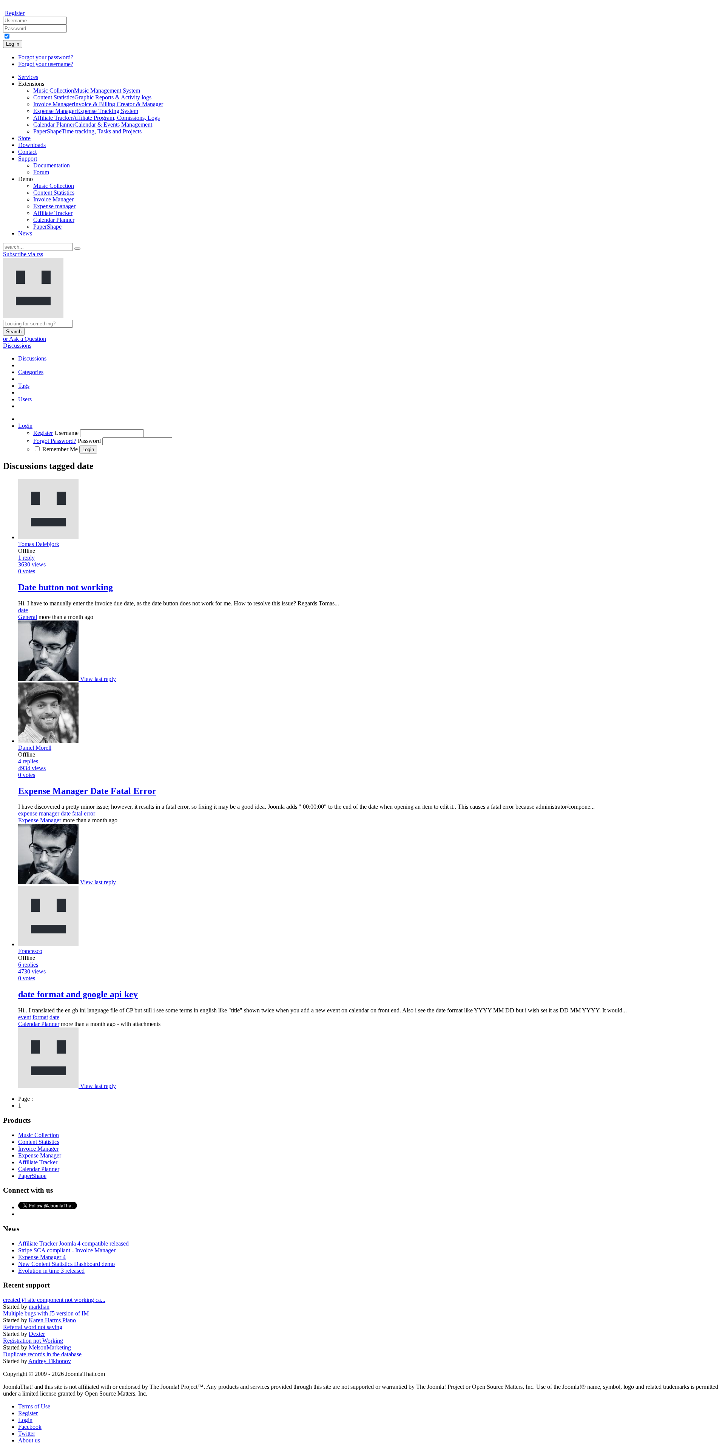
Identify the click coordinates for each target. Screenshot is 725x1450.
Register (15, 13)
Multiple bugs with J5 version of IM (46, 1313)
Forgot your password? (45, 57)
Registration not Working (33, 1340)
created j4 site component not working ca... (54, 1300)
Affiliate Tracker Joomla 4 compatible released (73, 1243)
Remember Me (60, 449)
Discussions (17, 345)
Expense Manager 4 (42, 1257)
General (27, 617)
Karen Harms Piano (52, 1320)
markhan (39, 1306)
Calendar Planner (38, 1024)
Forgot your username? (45, 64)
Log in (12, 44)
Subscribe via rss (23, 254)
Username (66, 433)
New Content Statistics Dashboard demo (66, 1264)
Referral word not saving (32, 1327)
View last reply (98, 679)
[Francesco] (49, 1086)
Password (89, 441)
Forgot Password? (54, 441)
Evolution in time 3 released (51, 1270)
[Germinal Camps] (49, 679)
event (24, 1017)
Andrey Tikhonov (49, 1361)
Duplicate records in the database (42, 1354)
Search (14, 331)
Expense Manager (39, 820)
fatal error (83, 813)
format (40, 1017)
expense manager (38, 813)
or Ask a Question (24, 339)
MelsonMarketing (50, 1347)
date (23, 610)
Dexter (37, 1334)
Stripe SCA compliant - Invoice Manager (67, 1250)
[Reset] (77, 249)
